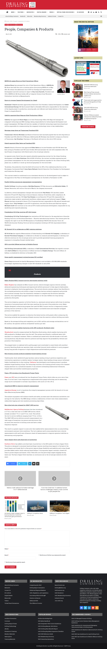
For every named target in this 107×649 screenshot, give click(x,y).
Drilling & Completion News (35, 513)
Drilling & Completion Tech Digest (59, 513)
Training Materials (10, 639)
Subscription (8, 636)
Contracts (7, 621)
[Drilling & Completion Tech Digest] (60, 506)
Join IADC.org (59, 600)
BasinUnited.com (60, 585)
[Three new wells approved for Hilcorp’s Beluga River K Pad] (78, 102)
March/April (19, 24)
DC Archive (80, 12)
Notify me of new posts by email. (15, 562)
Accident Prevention (10, 618)
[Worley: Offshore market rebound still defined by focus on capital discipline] (78, 117)
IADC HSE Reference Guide (45, 634)
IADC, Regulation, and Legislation (39, 593)
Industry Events (52, 16)
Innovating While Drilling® (37, 595)
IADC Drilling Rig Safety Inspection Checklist (51, 631)
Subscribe (29, 16)
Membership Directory (40, 16)
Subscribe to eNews (88, 126)
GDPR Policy (67, 646)
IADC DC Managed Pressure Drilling (81, 618)
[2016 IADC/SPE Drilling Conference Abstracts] (78, 110)
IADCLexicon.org (59, 590)
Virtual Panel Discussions (65, 12)
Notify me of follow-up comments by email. (53, 555)
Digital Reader (41, 12)
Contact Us (60, 16)
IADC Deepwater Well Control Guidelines (49, 623)
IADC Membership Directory (63, 595)
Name (7, 549)
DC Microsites (12, 24)
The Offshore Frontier (36, 603)
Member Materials (10, 634)
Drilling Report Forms (11, 623)
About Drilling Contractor (12, 16)
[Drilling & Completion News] (37, 506)
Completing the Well (35, 585)
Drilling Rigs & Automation (37, 587)
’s (14, 409)
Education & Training (11, 631)
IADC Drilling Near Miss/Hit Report (48, 629)
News (12, 12)
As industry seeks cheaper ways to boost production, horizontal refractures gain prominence (15, 515)
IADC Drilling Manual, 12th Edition (48, 626)
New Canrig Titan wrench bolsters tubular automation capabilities (92, 93)
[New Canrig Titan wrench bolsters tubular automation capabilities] (78, 94)
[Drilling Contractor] (20, 5)
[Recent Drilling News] (88, 51)
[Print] (37, 463)
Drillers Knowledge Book (45, 618)
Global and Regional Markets (38, 590)
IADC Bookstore (59, 593)
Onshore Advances (35, 598)
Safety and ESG (34, 600)
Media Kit (22, 16)
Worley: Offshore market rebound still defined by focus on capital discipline (92, 116)
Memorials (8, 598)
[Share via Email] (33, 463)
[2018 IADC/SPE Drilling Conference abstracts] (78, 87)
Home (7, 21)
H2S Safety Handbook (44, 621)
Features (20, 12)
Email (7, 555)
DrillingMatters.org (60, 587)
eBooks (7, 629)
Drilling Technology (10, 626)
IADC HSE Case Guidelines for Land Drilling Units (85, 634)
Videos (51, 12)
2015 (11, 21)
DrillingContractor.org (43, 646)
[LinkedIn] (30, 463)
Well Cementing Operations (46, 639)
